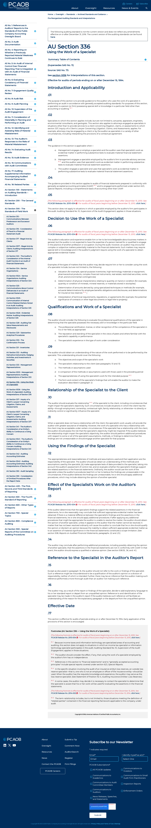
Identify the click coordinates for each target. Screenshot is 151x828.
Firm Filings (70, 764)
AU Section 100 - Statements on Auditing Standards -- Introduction (18, 193)
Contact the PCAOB (51, 764)
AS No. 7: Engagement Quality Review (19, 92)
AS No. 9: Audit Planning (16, 104)
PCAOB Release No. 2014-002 (64, 693)
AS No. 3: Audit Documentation (12, 43)
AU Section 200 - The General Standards (19, 202)
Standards (70, 14)
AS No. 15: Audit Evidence (17, 158)
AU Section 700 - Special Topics (16, 514)
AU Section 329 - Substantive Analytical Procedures (18, 334)
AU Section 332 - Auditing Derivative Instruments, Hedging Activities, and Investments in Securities (19, 356)
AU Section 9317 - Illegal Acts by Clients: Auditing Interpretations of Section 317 (19, 248)
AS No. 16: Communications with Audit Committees (18, 164)
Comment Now (72, 746)
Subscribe (144, 4)
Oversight (60, 14)
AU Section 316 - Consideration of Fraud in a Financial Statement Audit (19, 231)
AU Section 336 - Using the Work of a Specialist (20, 383)
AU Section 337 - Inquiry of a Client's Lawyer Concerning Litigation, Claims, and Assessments (18, 403)
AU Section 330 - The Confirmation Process (15, 341)
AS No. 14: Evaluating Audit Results (18, 151)
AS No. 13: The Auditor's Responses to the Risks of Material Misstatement (17, 142)
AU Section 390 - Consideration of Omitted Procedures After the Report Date (19, 478)
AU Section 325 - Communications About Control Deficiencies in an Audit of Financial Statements (19, 289)
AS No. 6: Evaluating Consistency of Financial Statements (16, 83)
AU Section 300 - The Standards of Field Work (16, 210)
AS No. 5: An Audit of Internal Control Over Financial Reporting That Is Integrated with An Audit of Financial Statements (19, 69)
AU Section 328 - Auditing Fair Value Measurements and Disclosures (18, 325)
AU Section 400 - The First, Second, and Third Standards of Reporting (19, 489)
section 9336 (59, 75)
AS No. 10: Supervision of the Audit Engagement (18, 110)
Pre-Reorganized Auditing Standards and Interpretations (71, 18)
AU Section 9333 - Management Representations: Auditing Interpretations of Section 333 (19, 374)
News (44, 758)
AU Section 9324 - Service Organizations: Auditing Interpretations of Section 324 (19, 278)
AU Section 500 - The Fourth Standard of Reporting (18, 498)
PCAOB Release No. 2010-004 (62, 203)
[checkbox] (118, 784)
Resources (47, 752)
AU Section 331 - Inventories (18, 348)
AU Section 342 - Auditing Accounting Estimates (17, 455)
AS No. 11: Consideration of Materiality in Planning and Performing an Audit (18, 120)
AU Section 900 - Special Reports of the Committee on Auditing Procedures (19, 532)
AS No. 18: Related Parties (17, 184)
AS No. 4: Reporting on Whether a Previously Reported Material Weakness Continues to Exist (19, 54)
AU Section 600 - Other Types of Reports (19, 506)
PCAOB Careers (52, 771)
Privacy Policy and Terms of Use (102, 823)
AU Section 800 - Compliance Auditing (19, 522)
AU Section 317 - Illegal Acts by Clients (19, 240)
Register (69, 758)
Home (50, 14)
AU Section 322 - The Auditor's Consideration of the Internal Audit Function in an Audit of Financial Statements (19, 259)
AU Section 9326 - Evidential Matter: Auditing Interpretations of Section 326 (19, 315)
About (45, 739)
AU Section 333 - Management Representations (19, 366)
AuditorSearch (72, 752)
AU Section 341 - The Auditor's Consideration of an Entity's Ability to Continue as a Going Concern (19, 430)
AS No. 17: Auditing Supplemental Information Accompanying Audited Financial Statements (18, 175)
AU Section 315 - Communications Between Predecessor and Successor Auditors (18, 220)
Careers (129, 4)
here (53, 37)
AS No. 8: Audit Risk (14, 99)
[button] (146, 8)
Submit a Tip (71, 739)
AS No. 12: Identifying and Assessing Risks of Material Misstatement (17, 131)
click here (140, 203)
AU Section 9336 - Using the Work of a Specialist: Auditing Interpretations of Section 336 (18, 392)
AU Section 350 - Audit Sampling (19, 471)
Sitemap (117, 823)
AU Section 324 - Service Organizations (16, 269)
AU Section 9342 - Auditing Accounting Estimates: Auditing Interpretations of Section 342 (19, 463)
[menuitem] (74, 8)
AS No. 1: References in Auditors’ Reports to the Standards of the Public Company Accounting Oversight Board (16, 31)
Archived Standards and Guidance (92, 14)
